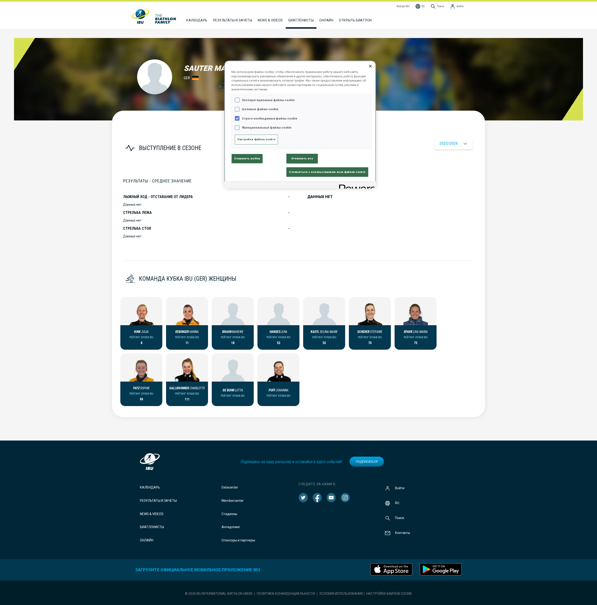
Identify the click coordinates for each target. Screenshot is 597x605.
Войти (399, 488)
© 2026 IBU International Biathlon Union (218, 593)
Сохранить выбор (247, 158)
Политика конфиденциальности (286, 593)
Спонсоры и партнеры (238, 540)
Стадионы (229, 514)
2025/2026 (448, 143)
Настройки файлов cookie (389, 593)
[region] (300, 125)
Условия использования (341, 593)
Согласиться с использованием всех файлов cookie (327, 172)
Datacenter (230, 487)
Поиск (399, 518)
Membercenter (233, 500)
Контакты (402, 533)
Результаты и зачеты (158, 500)
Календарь (150, 487)
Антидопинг (231, 527)
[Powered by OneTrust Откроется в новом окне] (356, 185)
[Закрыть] (370, 66)
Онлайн (326, 20)
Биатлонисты (152, 527)
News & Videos (151, 514)
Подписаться (367, 461)
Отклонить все (302, 158)
